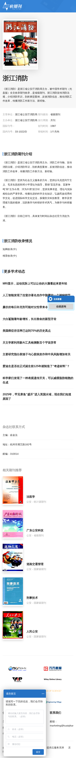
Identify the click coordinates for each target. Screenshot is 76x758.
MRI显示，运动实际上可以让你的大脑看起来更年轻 (35, 283)
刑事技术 (32, 597)
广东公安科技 (35, 530)
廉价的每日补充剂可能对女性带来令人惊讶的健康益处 (37, 307)
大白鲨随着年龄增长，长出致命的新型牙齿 (29, 318)
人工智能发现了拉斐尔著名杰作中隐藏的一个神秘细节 (37, 295)
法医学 (31, 496)
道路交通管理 (35, 564)
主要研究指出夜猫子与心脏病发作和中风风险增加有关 (37, 354)
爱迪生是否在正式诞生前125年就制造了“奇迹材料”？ (36, 366)
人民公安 (32, 631)
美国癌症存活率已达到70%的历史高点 (27, 330)
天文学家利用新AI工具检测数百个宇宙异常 (29, 342)
